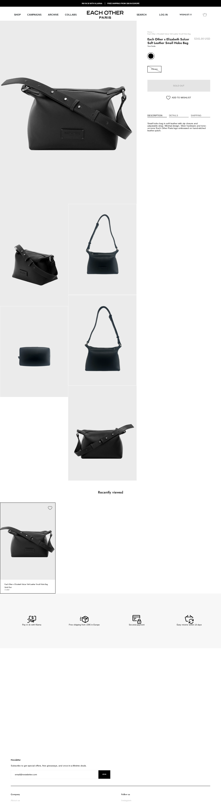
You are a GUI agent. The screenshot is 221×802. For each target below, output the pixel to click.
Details (173, 115)
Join (104, 774)
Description (154, 115)
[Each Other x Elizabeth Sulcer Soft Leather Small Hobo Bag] (27, 541)
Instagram (126, 800)
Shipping (196, 115)
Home (149, 32)
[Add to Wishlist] (50, 508)
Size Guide (151, 46)
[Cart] (204, 15)
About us (15, 800)
